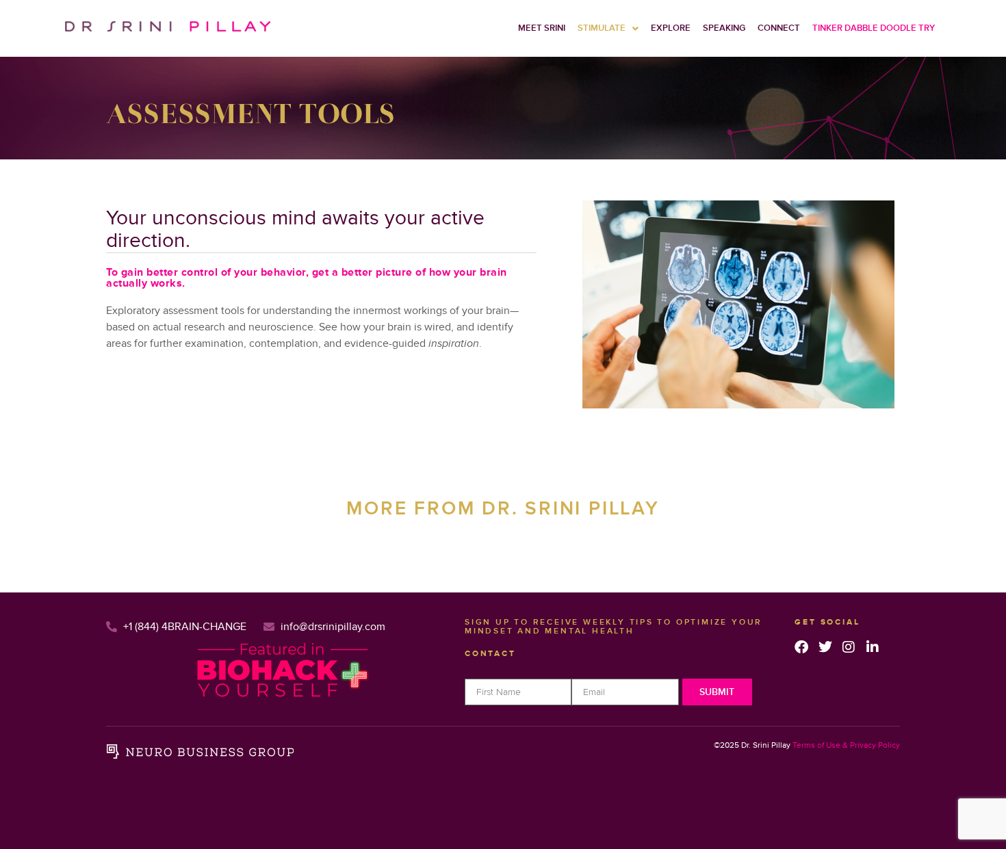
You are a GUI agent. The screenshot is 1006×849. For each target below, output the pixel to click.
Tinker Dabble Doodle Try (873, 28)
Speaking (724, 28)
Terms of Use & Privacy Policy (846, 745)
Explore (671, 28)
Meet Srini (541, 28)
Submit (716, 692)
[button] (608, 28)
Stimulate (601, 28)
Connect (779, 28)
